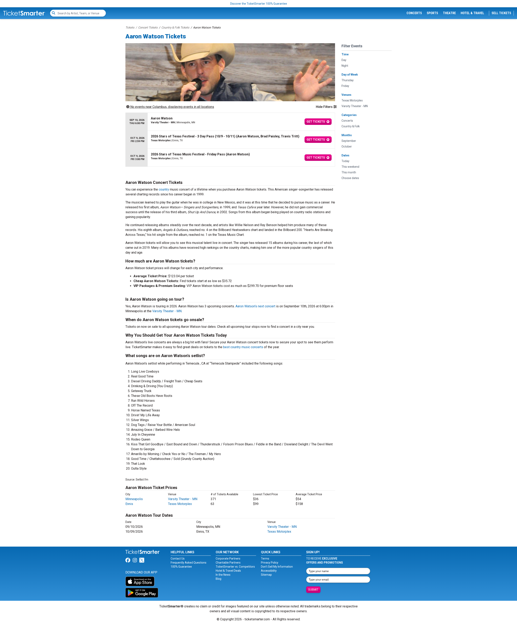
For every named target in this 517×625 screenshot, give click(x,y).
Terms (265, 558)
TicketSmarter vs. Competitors (235, 566)
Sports (432, 13)
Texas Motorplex (180, 504)
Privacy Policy (269, 562)
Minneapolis (134, 499)
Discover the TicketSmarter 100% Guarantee (258, 3)
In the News (223, 574)
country (164, 189)
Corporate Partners (228, 558)
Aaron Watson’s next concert (255, 306)
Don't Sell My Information (277, 566)
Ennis (129, 504)
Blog (218, 578)
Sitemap (266, 574)
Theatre (449, 13)
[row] (230, 122)
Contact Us (178, 558)
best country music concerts (243, 347)
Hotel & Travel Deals (228, 570)
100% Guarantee (181, 566)
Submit (313, 589)
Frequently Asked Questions (188, 562)
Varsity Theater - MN (167, 311)
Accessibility (269, 570)
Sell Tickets (501, 13)
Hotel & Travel (472, 13)
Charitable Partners (228, 562)
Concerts (414, 13)
